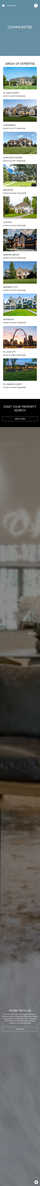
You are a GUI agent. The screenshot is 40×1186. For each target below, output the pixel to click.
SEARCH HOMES (20, 419)
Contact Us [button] (20, 1029)
